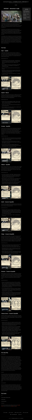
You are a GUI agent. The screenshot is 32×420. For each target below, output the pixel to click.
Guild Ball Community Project (16, 2)
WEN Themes (22, 418)
